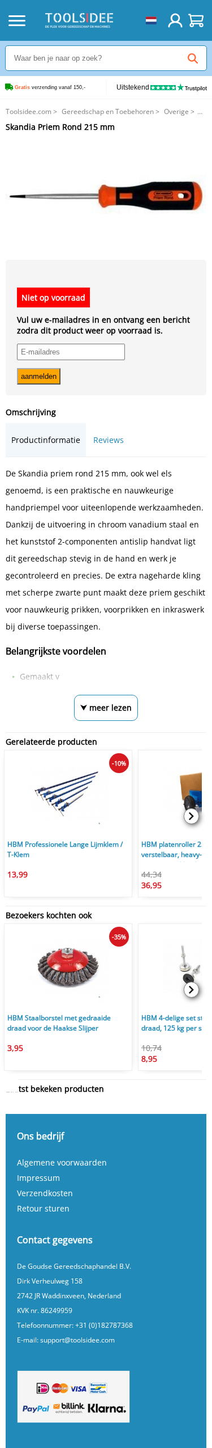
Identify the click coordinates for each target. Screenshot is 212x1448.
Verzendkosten (45, 1193)
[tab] (46, 440)
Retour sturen (43, 1208)
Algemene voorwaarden (62, 1162)
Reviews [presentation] (108, 439)
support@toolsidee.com (77, 1340)
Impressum (38, 1177)
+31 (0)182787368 (104, 1325)
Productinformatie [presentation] (45, 439)
